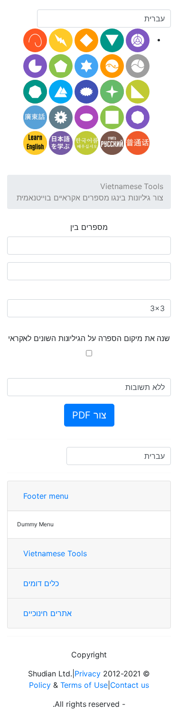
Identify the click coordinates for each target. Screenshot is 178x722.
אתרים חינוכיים (47, 613)
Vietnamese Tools (131, 186)
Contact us (129, 685)
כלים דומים (41, 583)
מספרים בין (88, 227)
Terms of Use (84, 685)
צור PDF (89, 415)
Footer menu (45, 496)
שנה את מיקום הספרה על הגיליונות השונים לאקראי (89, 338)
